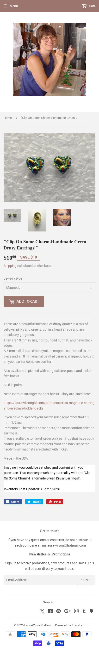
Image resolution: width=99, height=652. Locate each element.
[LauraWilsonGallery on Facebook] (50, 612)
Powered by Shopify (68, 625)
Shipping (10, 266)
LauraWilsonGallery (37, 625)
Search (48, 602)
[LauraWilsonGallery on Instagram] (76, 612)
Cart (91, 6)
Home (8, 118)
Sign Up (86, 580)
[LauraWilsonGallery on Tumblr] (84, 612)
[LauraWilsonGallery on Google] (67, 612)
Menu (14, 6)
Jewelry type (13, 278)
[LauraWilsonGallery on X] (42, 612)
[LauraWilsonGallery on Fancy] (91, 612)
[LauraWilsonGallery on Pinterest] (58, 612)
